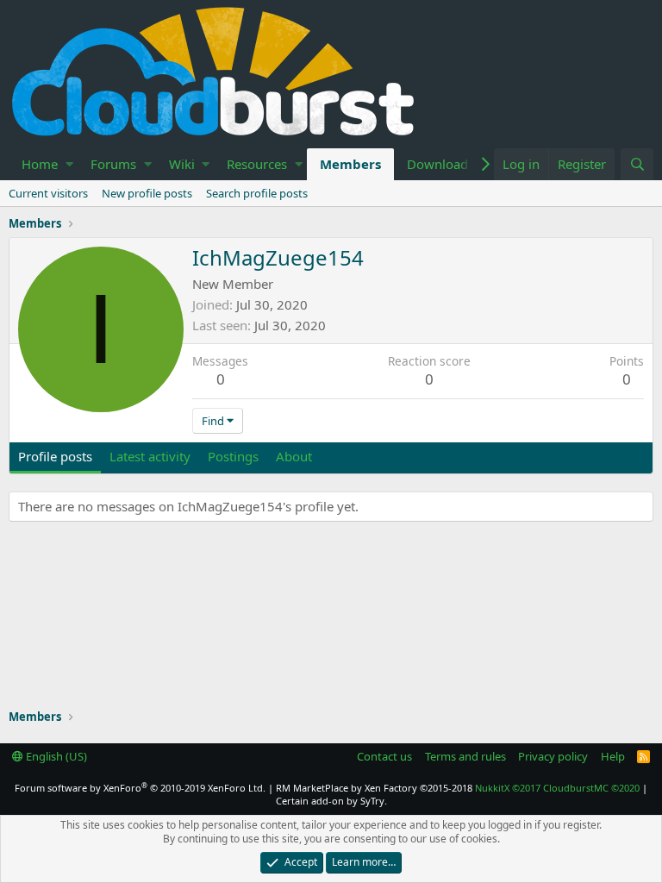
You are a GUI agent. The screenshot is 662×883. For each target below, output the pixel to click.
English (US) (55, 756)
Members (350, 163)
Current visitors (48, 193)
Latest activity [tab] (149, 456)
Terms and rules (465, 756)
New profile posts (147, 193)
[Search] (637, 164)
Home (40, 163)
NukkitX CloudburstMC (557, 787)
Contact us (384, 756)
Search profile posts (257, 193)
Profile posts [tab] (55, 456)
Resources (257, 163)
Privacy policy (553, 756)
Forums (113, 163)
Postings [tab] (233, 456)
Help (613, 756)
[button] (69, 164)
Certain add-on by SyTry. (331, 800)
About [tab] (294, 456)
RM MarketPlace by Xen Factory (374, 787)
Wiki (182, 163)
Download (437, 163)
